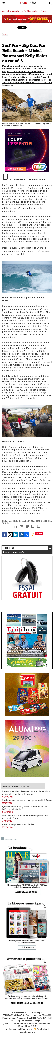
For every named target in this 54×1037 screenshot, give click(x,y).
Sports (44, 11)
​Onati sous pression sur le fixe (18, 824)
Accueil (5, 11)
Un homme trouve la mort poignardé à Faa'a (27, 800)
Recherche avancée (13, 552)
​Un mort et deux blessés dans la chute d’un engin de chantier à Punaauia (26, 792)
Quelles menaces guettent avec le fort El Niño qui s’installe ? (24, 808)
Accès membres (12, 1029)
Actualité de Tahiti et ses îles (25, 11)
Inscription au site (27, 1032)
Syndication (42, 1029)
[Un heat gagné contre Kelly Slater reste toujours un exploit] (27, 406)
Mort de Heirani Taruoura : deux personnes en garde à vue (25, 816)
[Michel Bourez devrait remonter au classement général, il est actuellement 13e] (27, 90)
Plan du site (26, 1029)
